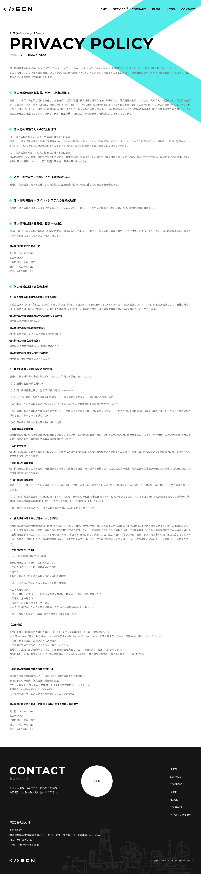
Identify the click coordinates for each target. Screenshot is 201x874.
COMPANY (139, 9)
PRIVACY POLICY (181, 815)
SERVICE (119, 9)
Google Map (92, 835)
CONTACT (188, 9)
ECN (17, 9)
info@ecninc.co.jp (29, 844)
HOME (102, 9)
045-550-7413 (24, 839)
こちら (93, 538)
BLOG (156, 9)
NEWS (171, 9)
